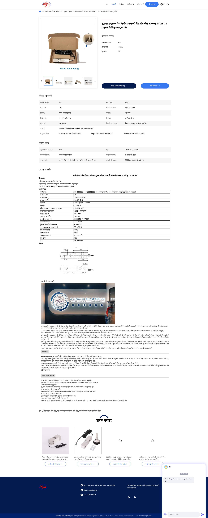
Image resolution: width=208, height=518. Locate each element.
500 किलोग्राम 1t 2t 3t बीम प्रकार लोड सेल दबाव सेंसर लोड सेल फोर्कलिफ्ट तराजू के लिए (118, 458)
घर (107, 4)
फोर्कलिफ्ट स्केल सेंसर (56, 11)
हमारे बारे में (130, 4)
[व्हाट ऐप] (130, 497)
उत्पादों (113, 4)
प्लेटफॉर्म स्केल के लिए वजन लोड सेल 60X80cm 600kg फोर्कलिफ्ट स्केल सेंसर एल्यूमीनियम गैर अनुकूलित (55, 458)
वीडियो (121, 4)
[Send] (202, 514)
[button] (44, 444)
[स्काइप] (136, 497)
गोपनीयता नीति (60, 516)
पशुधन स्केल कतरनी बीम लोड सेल (67, 411)
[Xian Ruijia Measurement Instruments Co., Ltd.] (46, 4)
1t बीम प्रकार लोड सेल (49, 411)
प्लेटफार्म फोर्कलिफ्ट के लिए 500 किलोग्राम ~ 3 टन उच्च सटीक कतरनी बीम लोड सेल (88, 458)
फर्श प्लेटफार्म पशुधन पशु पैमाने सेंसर (90, 411)
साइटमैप (67, 516)
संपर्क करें (140, 4)
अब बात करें (153, 86)
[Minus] (202, 467)
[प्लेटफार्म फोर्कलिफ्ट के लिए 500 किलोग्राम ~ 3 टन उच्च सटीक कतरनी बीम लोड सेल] (88, 440)
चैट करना (152, 4)
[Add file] (165, 514)
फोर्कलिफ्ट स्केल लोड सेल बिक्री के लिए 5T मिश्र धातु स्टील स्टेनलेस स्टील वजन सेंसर (152, 458)
